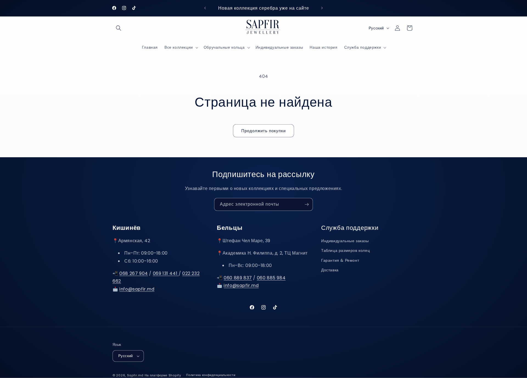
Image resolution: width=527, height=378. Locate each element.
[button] (119, 28)
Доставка (330, 270)
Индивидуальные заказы (345, 241)
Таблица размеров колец (345, 250)
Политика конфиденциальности (210, 375)
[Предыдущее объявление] (205, 8)
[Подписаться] (307, 204)
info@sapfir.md (136, 289)
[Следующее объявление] (322, 8)
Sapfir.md (135, 375)
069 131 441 (166, 273)
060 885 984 (271, 278)
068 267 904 (133, 273)
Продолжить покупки (263, 131)
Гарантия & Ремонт (340, 260)
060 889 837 (238, 278)
